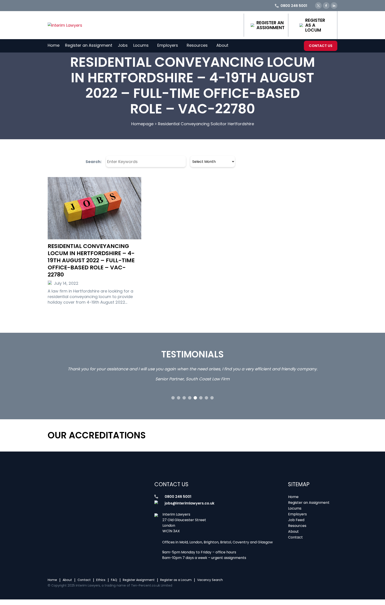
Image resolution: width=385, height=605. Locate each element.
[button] (173, 398)
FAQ (114, 580)
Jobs (123, 45)
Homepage (142, 124)
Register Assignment (139, 580)
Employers (167, 45)
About (222, 45)
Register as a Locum (315, 25)
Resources (197, 45)
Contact (295, 537)
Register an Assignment (270, 25)
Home (53, 45)
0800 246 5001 (178, 496)
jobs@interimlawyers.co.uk (189, 503)
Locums (141, 45)
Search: (94, 161)
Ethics (100, 580)
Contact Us (320, 45)
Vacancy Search (210, 580)
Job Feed (296, 519)
